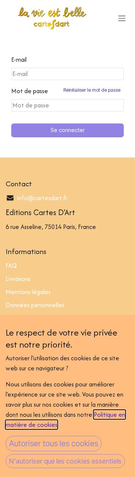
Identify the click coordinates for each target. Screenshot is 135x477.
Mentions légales (28, 291)
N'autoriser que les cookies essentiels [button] (65, 461)
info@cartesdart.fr (42, 197)
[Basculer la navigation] (121, 18)
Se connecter (68, 130)
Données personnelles (35, 304)
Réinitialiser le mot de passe (91, 90)
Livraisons (18, 278)
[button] (54, 443)
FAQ (11, 265)
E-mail (19, 59)
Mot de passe (65, 90)
